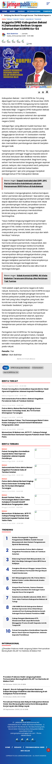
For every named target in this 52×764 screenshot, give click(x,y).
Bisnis (12, 11)
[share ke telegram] (19, 43)
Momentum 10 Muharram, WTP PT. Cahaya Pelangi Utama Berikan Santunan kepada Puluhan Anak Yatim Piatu (16, 517)
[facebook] (18, 741)
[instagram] (28, 741)
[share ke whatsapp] (14, 43)
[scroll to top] (48, 750)
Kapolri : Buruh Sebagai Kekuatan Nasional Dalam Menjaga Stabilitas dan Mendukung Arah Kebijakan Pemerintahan (25, 691)
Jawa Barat (29, 19)
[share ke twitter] (9, 43)
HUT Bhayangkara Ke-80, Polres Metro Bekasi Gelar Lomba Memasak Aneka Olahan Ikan (28, 580)
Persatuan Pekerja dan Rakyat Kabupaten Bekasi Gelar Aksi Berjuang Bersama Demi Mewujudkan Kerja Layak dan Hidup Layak (26, 704)
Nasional (38, 19)
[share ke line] (24, 43)
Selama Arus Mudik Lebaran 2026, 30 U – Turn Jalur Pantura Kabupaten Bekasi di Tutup (29, 599)
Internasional (34, 11)
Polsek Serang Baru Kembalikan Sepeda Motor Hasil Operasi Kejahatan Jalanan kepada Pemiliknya (15, 455)
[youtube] (33, 741)
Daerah (21, 11)
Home (4, 11)
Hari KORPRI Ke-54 (11, 372)
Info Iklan (25, 751)
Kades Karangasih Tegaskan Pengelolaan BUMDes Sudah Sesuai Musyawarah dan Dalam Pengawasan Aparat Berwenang (28, 541)
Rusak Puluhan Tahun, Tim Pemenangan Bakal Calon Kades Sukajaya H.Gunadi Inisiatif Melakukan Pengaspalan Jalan (16, 501)
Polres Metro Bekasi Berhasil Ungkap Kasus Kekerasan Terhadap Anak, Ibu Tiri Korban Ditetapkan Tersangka (17, 484)
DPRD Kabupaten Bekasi (20, 368)
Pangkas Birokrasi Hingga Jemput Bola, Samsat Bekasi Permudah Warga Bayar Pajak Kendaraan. (29, 570)
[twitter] (23, 741)
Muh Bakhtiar (12, 34)
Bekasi (9, 19)
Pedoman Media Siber (35, 747)
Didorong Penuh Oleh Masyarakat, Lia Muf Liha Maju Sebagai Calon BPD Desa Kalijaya (29, 561)
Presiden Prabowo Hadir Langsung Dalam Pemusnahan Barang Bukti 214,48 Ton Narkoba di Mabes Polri (25, 679)
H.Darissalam (37, 368)
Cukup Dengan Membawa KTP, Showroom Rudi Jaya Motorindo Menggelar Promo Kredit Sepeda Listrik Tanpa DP (29, 622)
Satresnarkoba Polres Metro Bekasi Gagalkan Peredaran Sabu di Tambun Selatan (17, 469)
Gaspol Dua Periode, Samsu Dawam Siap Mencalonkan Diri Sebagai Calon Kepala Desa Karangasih (28, 589)
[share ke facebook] (4, 43)
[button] (39, 92)
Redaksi (17, 747)
